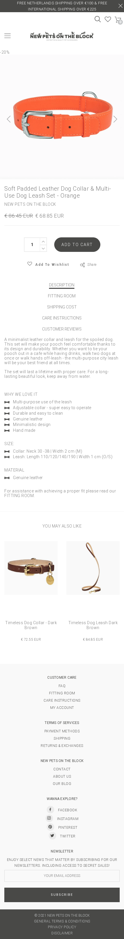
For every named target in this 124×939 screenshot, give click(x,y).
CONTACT (62, 769)
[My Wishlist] (108, 20)
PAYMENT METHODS (62, 731)
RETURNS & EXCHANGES (62, 746)
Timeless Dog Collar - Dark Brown (31, 625)
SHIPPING (62, 738)
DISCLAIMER (62, 933)
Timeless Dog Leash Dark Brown (93, 625)
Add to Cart (77, 244)
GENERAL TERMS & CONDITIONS (62, 921)
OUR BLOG (62, 784)
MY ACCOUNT (62, 708)
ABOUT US (62, 776)
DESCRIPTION (61, 285)
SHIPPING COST (62, 307)
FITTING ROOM (62, 296)
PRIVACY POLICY (62, 927)
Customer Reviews (62, 329)
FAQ (62, 686)
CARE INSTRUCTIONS (62, 318)
